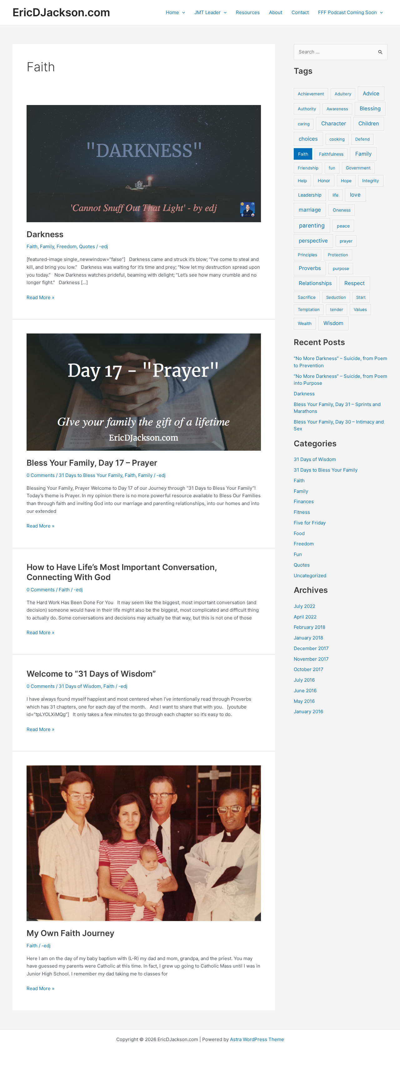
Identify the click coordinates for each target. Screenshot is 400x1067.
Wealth (305, 323)
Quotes (87, 246)
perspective (313, 241)
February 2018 (309, 627)
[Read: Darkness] (144, 163)
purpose (341, 268)
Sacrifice (307, 297)
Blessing (370, 108)
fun (332, 167)
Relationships (315, 283)
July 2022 (304, 606)
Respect (354, 283)
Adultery (343, 93)
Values (360, 309)
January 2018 (308, 638)
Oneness (342, 210)
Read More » (40, 297)
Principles (307, 254)
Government (358, 167)
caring (304, 123)
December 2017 (311, 648)
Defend (362, 139)
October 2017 (308, 669)
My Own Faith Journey (70, 933)
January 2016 (308, 711)
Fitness (302, 512)
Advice (371, 93)
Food (299, 533)
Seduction (336, 297)
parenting (312, 225)
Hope (346, 180)
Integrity (370, 180)
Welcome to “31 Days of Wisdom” (91, 674)
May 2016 (304, 701)
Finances (304, 501)
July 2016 (304, 680)
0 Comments (41, 475)
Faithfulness (331, 154)
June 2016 (305, 691)
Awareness (337, 108)
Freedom (67, 246)
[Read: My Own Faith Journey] (144, 843)
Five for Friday (310, 523)
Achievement (311, 93)
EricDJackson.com (61, 12)
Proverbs (310, 268)
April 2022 (305, 617)
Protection (338, 254)
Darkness (45, 234)
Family (47, 246)
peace (343, 225)
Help (302, 180)
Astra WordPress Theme (257, 1039)
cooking (337, 139)
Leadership (310, 195)
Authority (307, 108)
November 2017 (311, 659)
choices (308, 139)
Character (333, 123)
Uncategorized (310, 576)
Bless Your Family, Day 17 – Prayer (92, 463)
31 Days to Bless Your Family (90, 475)
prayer (346, 240)
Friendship (308, 167)
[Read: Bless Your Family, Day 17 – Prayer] (144, 392)
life (335, 195)
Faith (32, 246)
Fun (298, 554)
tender (336, 309)
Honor (324, 180)
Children (368, 123)
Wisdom (333, 323)
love (355, 194)
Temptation (309, 309)
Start (361, 297)
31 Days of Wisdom (80, 686)
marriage (310, 210)
